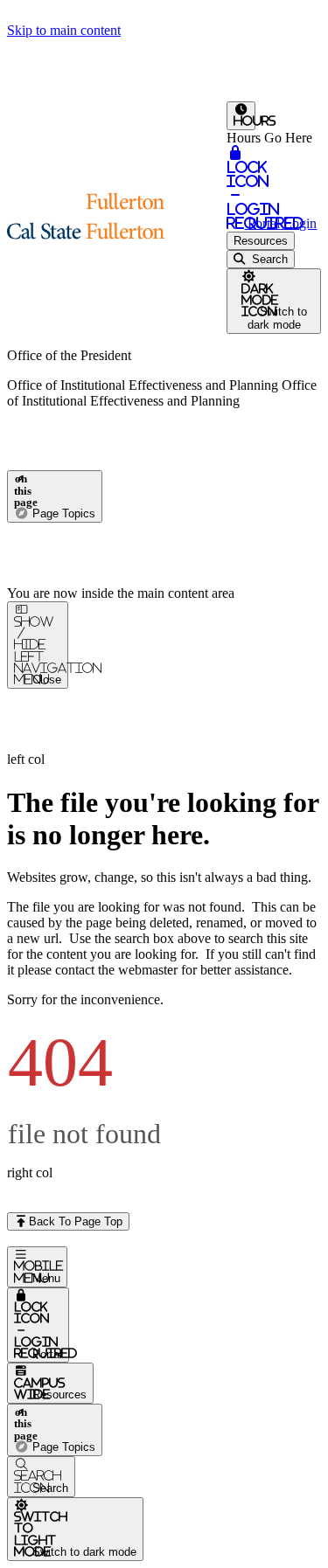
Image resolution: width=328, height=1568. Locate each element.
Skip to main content (64, 30)
